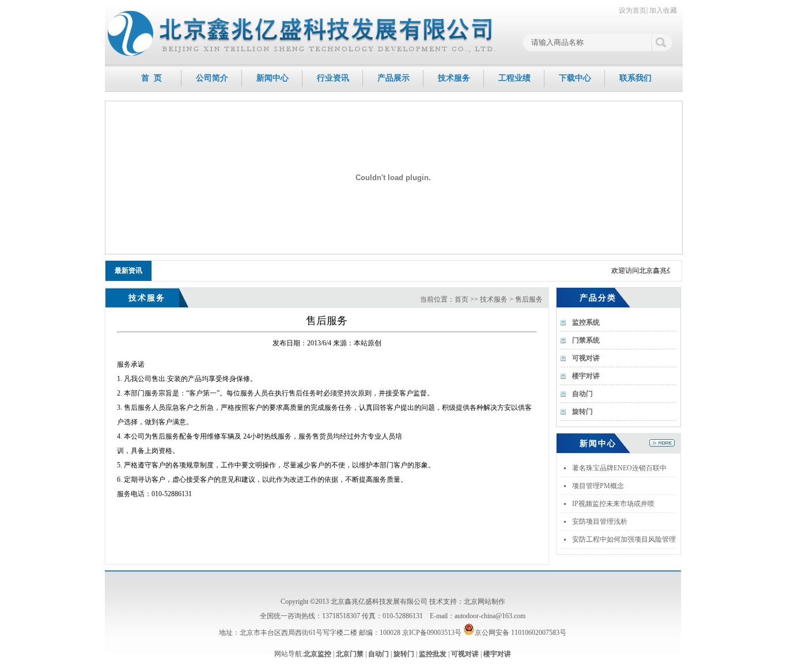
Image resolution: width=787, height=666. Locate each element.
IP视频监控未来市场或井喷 (613, 504)
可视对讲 (465, 654)
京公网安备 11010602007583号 (520, 633)
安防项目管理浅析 (599, 521)
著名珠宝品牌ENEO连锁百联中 (619, 468)
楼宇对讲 (497, 654)
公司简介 (212, 78)
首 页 (151, 78)
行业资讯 (333, 78)
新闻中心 (272, 78)
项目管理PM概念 (598, 486)
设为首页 (632, 10)
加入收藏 (663, 10)
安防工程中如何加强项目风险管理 (624, 539)
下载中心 (575, 78)
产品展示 (393, 78)
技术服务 (454, 78)
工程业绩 (514, 78)
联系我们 (635, 78)
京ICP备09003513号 (431, 633)
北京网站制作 (484, 602)
